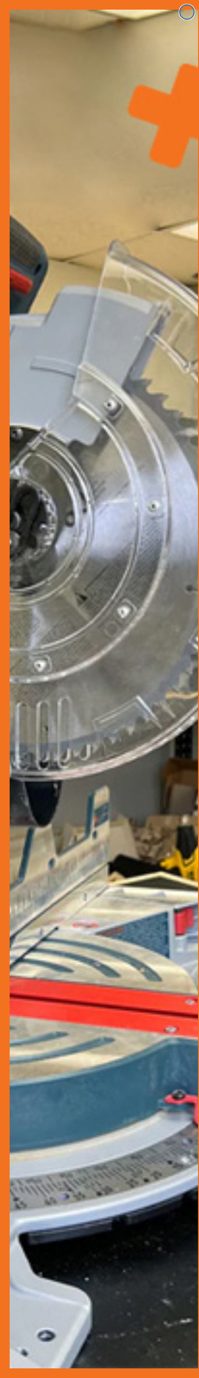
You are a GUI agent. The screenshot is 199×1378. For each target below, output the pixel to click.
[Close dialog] (187, 12)
